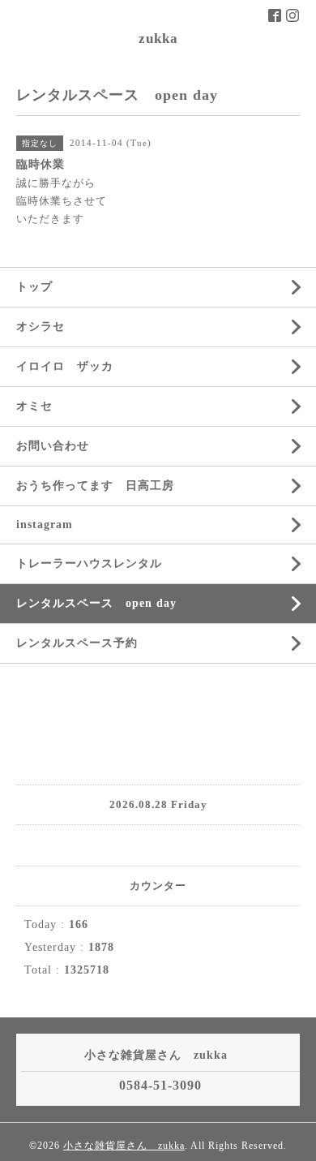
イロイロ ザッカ (64, 366)
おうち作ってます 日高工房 (95, 485)
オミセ (34, 406)
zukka (158, 38)
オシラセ (40, 326)
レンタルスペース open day (96, 603)
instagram (44, 524)
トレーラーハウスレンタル (89, 563)
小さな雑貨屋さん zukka (124, 1145)
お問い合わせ (52, 446)
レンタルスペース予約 (77, 643)
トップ (34, 287)
